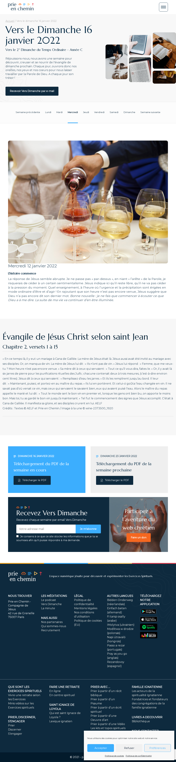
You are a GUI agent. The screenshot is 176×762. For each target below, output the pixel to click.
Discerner (14, 729)
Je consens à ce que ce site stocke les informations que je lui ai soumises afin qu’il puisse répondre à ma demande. (57, 538)
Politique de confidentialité (139, 755)
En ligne (55, 691)
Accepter (101, 748)
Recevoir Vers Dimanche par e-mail (32, 91)
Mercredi (73, 112)
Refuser (129, 748)
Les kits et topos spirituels (108, 728)
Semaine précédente (28, 112)
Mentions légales (85, 608)
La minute (48, 608)
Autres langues (120, 596)
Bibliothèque (141, 721)
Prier (11, 725)
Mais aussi (49, 618)
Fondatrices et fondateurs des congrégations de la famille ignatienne (150, 703)
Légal (78, 596)
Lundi (48, 112)
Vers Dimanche (51, 604)
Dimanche (129, 112)
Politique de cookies (114, 755)
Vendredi (99, 112)
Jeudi (86, 112)
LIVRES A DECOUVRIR (147, 717)
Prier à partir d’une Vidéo (108, 724)
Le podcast (48, 600)
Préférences (157, 748)
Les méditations (54, 596)
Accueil (10, 21)
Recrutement (50, 630)
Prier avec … (100, 687)
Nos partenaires (52, 622)
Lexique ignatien (60, 721)
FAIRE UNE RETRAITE (64, 687)
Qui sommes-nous (53, 626)
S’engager (15, 733)
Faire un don (138, 537)
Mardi (59, 112)
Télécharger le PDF (34, 480)
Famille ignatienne (147, 687)
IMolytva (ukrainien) (120, 624)
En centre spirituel (62, 695)
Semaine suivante (150, 112)
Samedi (114, 112)
